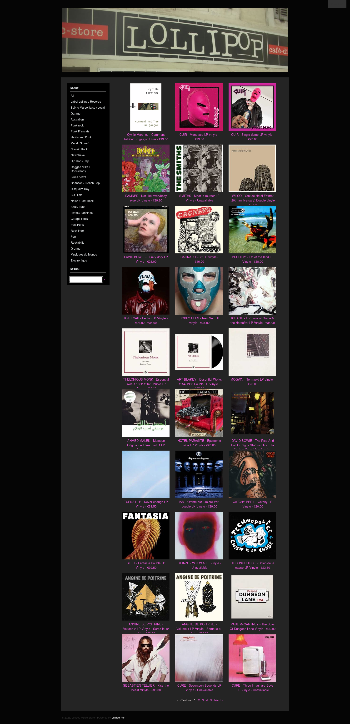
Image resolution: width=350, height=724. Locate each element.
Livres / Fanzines (82, 213)
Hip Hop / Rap (80, 161)
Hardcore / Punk (81, 137)
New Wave (78, 155)
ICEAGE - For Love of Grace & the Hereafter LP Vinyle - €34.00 (252, 320)
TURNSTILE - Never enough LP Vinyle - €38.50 (146, 503)
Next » (218, 700)
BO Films (76, 195)
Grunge (75, 248)
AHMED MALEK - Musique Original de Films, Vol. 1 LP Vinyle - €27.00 (146, 445)
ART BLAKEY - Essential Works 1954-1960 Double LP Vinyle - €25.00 (199, 384)
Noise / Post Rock (82, 201)
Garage (75, 113)
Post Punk (77, 224)
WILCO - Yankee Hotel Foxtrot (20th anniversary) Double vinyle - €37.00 (252, 200)
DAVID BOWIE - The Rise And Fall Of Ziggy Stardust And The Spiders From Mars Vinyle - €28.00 (252, 447)
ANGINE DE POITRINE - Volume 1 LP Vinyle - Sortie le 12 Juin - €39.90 (199, 628)
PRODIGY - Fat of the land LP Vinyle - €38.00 (253, 259)
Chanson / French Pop (85, 183)
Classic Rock (79, 149)
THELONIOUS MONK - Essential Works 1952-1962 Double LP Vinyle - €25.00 (146, 384)
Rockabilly (77, 242)
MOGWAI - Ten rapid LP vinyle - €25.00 (252, 381)
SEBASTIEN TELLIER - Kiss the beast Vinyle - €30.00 (146, 687)
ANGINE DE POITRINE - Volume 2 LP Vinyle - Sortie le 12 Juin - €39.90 (146, 628)
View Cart (337, 4)
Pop (73, 236)
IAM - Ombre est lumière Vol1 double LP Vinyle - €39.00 (199, 503)
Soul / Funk (78, 207)
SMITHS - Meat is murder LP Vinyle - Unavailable (199, 197)
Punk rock (77, 125)
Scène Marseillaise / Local (88, 107)
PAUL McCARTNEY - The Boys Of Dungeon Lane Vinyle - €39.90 (252, 626)
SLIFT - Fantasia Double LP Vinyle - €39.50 (146, 565)
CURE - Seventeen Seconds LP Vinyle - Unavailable (199, 687)
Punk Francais (80, 131)
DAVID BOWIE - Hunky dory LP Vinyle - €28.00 (146, 259)
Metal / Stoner (80, 143)
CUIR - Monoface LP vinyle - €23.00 (199, 136)
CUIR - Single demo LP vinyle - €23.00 (252, 136)
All (72, 95)
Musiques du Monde (84, 254)
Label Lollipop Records (86, 101)
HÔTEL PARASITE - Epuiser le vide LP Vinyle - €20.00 (199, 442)
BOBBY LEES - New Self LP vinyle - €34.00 (199, 320)
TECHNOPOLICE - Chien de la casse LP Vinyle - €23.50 (252, 565)
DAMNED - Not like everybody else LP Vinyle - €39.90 (146, 197)
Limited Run (118, 717)
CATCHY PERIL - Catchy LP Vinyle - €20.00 (252, 503)
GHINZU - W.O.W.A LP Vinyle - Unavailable (199, 565)
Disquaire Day (80, 189)
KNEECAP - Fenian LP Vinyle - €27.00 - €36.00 (146, 320)
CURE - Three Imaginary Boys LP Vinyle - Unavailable (253, 687)
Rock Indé (77, 230)
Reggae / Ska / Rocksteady (80, 169)
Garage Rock (79, 218)
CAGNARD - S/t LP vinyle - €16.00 (199, 259)
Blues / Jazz (78, 177)
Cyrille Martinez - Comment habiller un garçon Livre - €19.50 (146, 136)
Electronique (79, 260)
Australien (77, 119)
